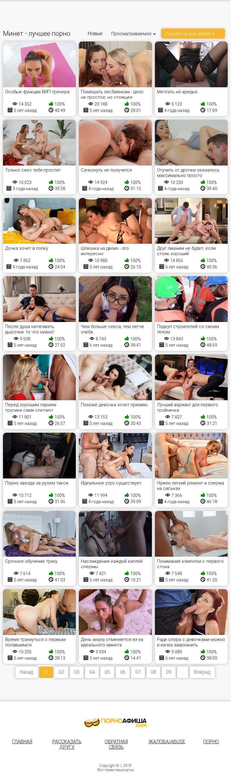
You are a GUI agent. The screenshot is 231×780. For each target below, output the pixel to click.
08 (153, 672)
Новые (95, 33)
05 (107, 672)
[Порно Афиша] (115, 723)
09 (168, 672)
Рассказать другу (67, 744)
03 (76, 672)
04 (92, 672)
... (182, 672)
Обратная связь (116, 744)
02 (61, 672)
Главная (22, 741)
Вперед (202, 672)
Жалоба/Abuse (167, 741)
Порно (211, 741)
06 (122, 672)
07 (138, 672)
